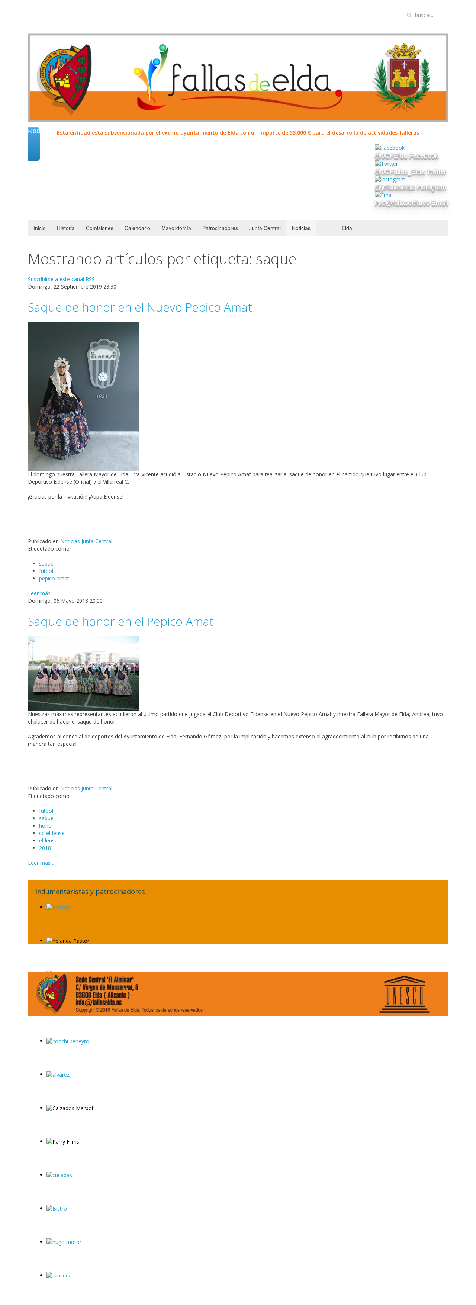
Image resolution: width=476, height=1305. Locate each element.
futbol (46, 570)
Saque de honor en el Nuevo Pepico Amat (140, 307)
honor (46, 825)
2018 (45, 847)
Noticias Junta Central (86, 541)
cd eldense (52, 833)
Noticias (301, 228)
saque (46, 563)
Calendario (137, 228)
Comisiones (99, 228)
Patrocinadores (220, 228)
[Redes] (34, 152)
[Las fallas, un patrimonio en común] (404, 993)
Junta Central (265, 228)
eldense (48, 840)
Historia (66, 228)
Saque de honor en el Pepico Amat (121, 621)
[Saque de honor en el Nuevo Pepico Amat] (83, 395)
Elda (347, 228)
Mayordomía (176, 228)
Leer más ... (41, 593)
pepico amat (54, 578)
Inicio (39, 228)
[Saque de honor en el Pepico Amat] (83, 672)
